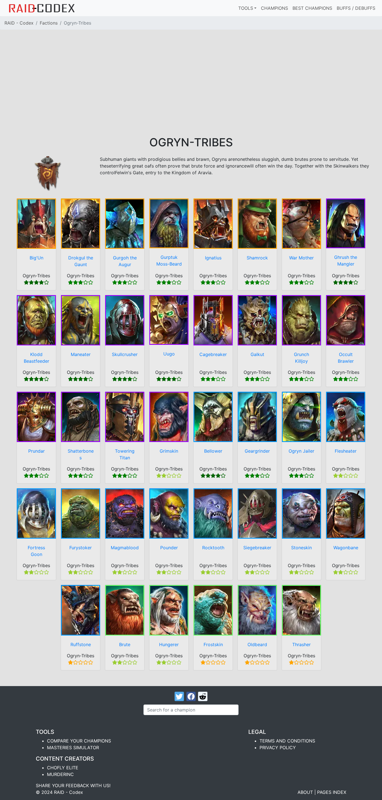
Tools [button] (245, 8)
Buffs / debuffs (356, 8)
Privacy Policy (278, 747)
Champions (274, 8)
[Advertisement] (191, 94)
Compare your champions (79, 741)
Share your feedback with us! (73, 785)
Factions (49, 23)
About (305, 792)
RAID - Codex (19, 23)
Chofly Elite (62, 767)
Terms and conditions (287, 741)
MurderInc (60, 774)
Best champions (312, 8)
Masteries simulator (73, 747)
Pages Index (331, 792)
